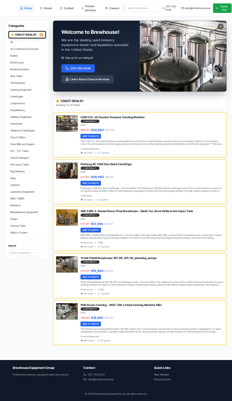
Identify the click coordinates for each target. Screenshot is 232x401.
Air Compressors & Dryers (24, 48)
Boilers (14, 55)
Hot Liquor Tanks (19, 164)
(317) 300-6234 (80, 68)
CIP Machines (17, 82)
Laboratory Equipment (22, 191)
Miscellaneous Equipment (24, 212)
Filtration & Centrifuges (22, 130)
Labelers (15, 184)
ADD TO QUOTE (91, 136)
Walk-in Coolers (19, 232)
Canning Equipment (20, 89)
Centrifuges (16, 96)
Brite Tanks (16, 76)
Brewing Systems (19, 69)
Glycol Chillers (18, 137)
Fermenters (16, 123)
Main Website (161, 374)
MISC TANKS (17, 198)
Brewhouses (17, 62)
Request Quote (162, 379)
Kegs (13, 178)
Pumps (14, 219)
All (11, 42)
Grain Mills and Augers (22, 144)
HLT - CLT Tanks (19, 150)
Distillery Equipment (20, 116)
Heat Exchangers (19, 157)
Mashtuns (15, 205)
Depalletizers (17, 110)
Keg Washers (17, 171)
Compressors (17, 103)
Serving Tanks (18, 225)
